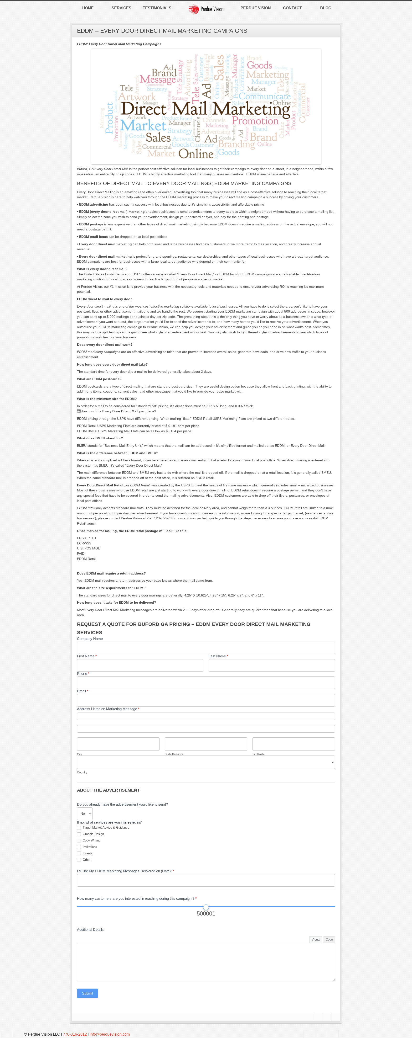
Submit (87, 993)
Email (82, 691)
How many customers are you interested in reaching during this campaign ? (137, 898)
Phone (83, 673)
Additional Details (90, 929)
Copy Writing (91, 840)
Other (86, 860)
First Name (87, 656)
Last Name (218, 656)
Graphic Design (93, 834)
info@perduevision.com (110, 1034)
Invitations (89, 847)
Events (87, 853)
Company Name (90, 639)
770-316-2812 (75, 1034)
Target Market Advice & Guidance (105, 827)
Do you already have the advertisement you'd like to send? (122, 804)
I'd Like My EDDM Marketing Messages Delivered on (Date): (125, 871)
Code (329, 939)
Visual (316, 939)
